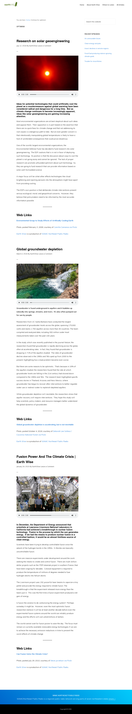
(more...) (112, 699)
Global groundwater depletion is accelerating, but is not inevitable (45, 424)
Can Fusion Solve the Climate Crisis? (32, 654)
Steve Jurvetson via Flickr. (61, 660)
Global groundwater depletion (39, 249)
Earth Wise (11, 4)
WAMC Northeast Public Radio (55, 234)
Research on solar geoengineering (43, 40)
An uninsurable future (92, 38)
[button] (127, 3)
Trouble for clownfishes (93, 61)
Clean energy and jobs (93, 43)
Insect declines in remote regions (97, 48)
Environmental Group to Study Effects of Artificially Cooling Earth (44, 220)
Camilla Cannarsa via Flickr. (65, 227)
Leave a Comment (44, 46)
